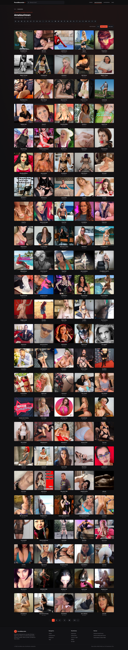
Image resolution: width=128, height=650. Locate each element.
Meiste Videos (104, 26)
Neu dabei (111, 26)
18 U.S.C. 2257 (74, 637)
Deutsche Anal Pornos (99, 633)
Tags (112, 2)
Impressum (73, 633)
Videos (91, 2)
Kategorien (107, 2)
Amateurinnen (98, 2)
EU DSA (73, 641)
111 (74, 620)
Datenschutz (74, 635)
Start (15, 9)
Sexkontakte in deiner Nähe (100, 637)
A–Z (98, 26)
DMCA (72, 639)
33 (69, 620)
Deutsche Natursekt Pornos (100, 635)
